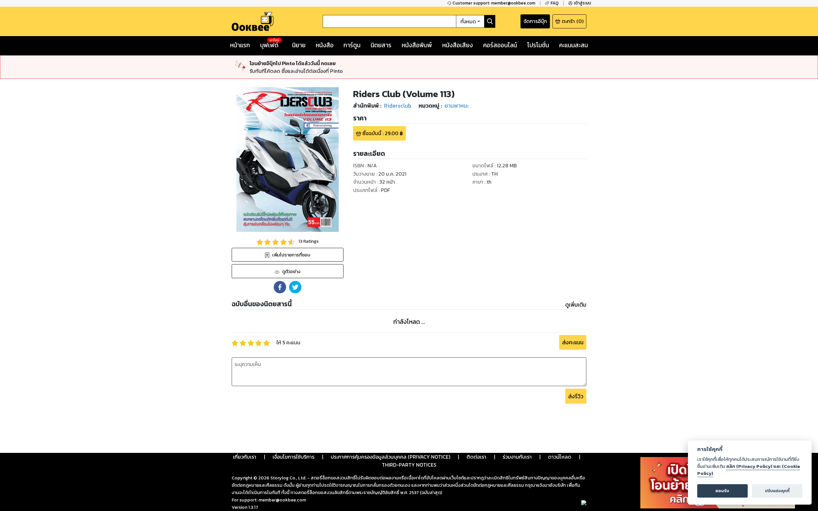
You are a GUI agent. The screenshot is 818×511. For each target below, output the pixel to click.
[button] (280, 287)
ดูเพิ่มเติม (575, 305)
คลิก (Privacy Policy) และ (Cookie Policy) (748, 470)
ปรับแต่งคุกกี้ (777, 491)
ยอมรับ (722, 491)
